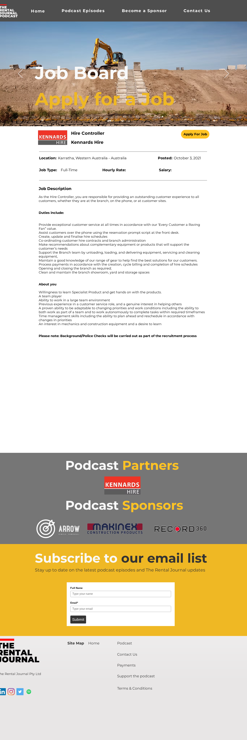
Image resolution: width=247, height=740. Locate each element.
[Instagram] (11, 691)
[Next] (226, 74)
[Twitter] (20, 691)
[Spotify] (28, 691)
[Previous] (20, 74)
